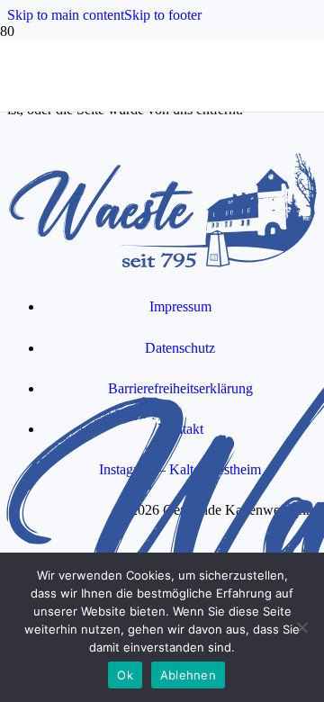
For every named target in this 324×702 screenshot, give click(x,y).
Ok (125, 675)
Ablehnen (188, 675)
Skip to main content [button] (65, 14)
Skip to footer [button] (163, 14)
